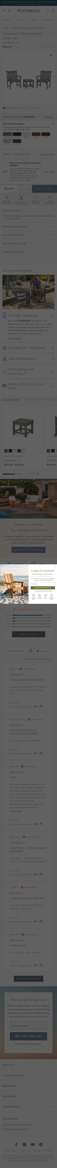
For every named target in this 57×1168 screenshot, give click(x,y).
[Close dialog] (55, 566)
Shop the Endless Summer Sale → (43, 574)
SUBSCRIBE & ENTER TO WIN (42, 587)
